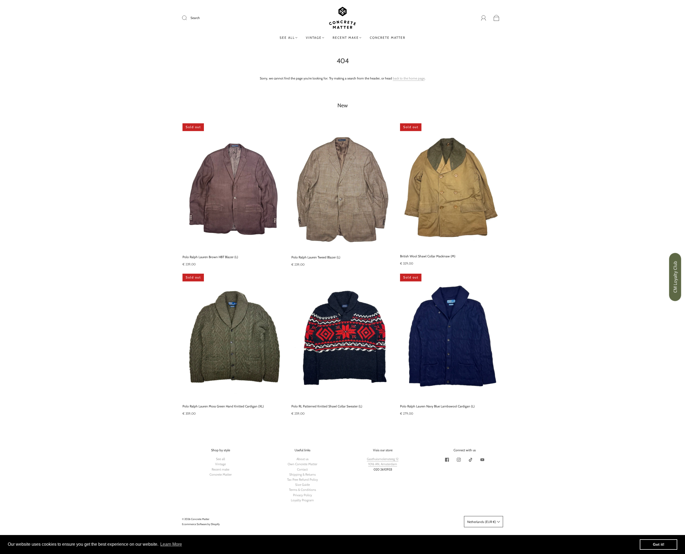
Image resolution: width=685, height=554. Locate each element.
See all (287, 38)
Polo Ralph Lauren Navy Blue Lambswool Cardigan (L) (437, 406)
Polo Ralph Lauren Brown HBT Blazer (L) (210, 257)
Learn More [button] (171, 544)
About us (302, 459)
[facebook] (447, 459)
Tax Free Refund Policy (302, 479)
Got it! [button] (658, 544)
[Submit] (188, 18)
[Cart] (496, 18)
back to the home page (409, 78)
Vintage (314, 38)
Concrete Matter (387, 38)
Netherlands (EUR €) (482, 522)
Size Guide (302, 485)
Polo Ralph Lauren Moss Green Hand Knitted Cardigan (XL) (223, 406)
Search (195, 18)
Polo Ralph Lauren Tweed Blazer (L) (315, 257)
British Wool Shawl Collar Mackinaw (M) (427, 256)
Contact (302, 469)
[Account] (483, 18)
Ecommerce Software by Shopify (201, 524)
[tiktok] (470, 459)
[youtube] (482, 459)
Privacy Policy (302, 495)
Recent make (346, 38)
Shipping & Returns (302, 474)
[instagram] (459, 459)
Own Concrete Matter (302, 464)
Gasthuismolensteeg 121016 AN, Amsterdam (382, 461)
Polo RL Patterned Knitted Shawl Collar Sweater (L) (326, 406)
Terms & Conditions (302, 490)
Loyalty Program (302, 500)
